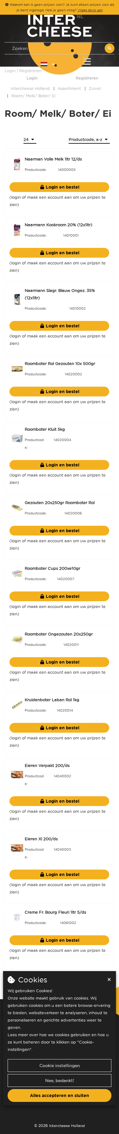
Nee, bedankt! (59, 1080)
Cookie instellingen (59, 1065)
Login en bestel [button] (62, 187)
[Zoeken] (109, 48)
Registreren (87, 78)
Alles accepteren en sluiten (59, 1095)
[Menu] (86, 60)
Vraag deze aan (90, 10)
